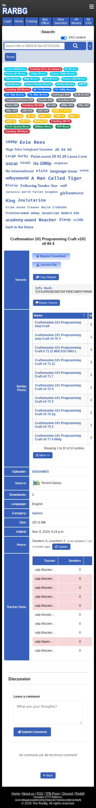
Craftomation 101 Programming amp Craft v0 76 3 (58, 336)
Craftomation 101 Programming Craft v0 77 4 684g (58, 437)
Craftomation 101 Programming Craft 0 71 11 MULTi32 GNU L (58, 349)
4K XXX (89, 21)
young (84, 170)
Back (49, 775)
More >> (44, 455)
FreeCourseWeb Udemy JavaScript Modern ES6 (42, 213)
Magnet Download (52, 256)
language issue (63, 171)
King (10, 200)
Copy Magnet (47, 277)
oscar (12, 163)
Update (63, 546)
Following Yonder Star (39, 186)
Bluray (12, 185)
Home (19, 21)
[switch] (64, 38)
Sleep (65, 220)
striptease (61, 163)
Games (37, 513)
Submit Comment (34, 732)
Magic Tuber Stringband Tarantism (29, 149)
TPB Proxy (52, 793)
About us (28, 793)
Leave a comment (27, 696)
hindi (25, 163)
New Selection (60, 21)
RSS (40, 793)
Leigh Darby (17, 156)
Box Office (45, 21)
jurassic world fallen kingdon (32, 192)
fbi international (20, 171)
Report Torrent (47, 302)
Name (38, 315)
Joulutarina (32, 200)
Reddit (79, 793)
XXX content (77, 37)
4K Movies (76, 21)
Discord (67, 793)
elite (42, 171)
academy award (21, 220)
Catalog (31, 21)
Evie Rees (32, 142)
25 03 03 (63, 150)
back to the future (19, 227)
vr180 (78, 220)
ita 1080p (42, 163)
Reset (10, 57)
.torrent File (48, 265)
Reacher (48, 220)
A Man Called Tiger (56, 178)
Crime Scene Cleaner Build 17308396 (36, 207)
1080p (11, 142)
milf (63, 186)
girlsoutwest (71, 193)
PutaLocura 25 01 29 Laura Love (59, 156)
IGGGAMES (40, 471)
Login (8, 21)
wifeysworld (17, 178)
